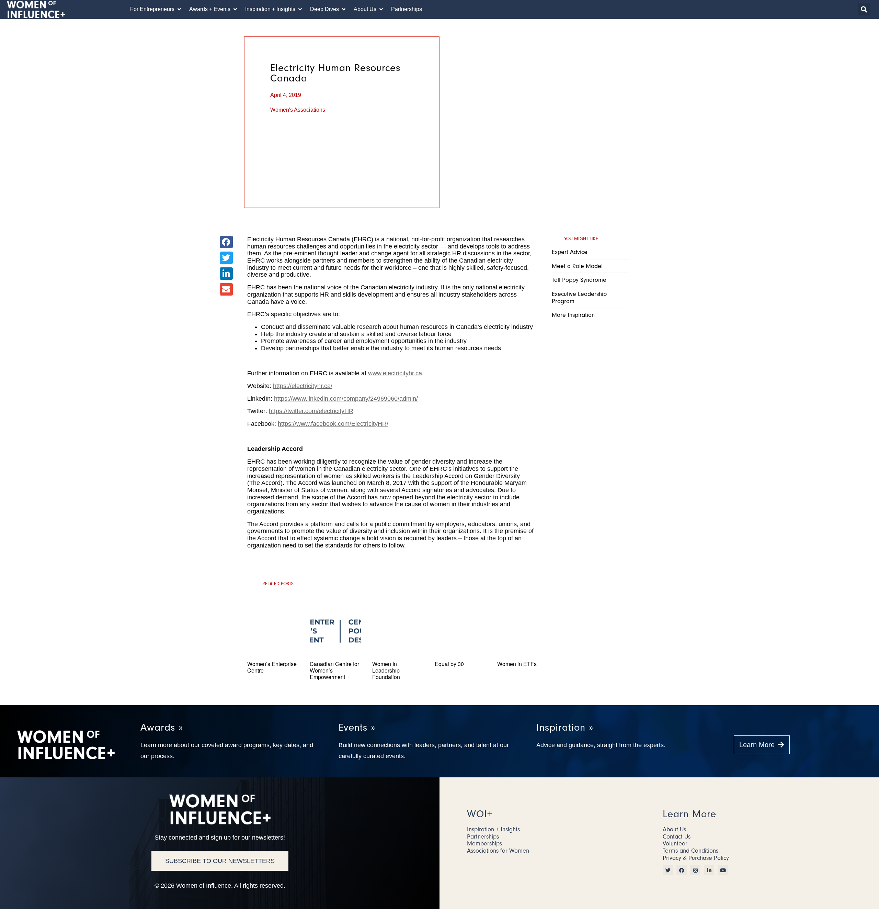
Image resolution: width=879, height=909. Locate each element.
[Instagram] (695, 870)
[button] (156, 9)
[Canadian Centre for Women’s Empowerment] (335, 684)
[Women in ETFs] (523, 684)
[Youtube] (723, 870)
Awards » (161, 727)
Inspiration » (564, 727)
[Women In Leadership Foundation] (398, 684)
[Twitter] (668, 870)
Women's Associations (297, 110)
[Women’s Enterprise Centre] (273, 684)
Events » (357, 727)
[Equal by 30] (460, 684)
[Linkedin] (709, 870)
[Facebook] (681, 870)
